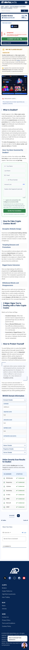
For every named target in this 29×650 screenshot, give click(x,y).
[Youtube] (24, 578)
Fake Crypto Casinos (6, 8)
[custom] (14, 578)
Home (2, 6)
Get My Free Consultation (14, 211)
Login (24, 532)
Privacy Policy (6, 620)
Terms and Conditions (8, 623)
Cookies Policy (6, 626)
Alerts (7, 6)
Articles (4, 608)
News (3, 605)
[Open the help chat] (24, 645)
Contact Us (5, 617)
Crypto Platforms (7, 591)
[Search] (24, 11)
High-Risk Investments (8, 594)
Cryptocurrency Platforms (17, 6)
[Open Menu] (26, 2)
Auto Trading (6, 597)
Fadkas (18, 60)
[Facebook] (9, 578)
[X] (5, 578)
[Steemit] (19, 578)
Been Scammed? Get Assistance (15, 638)
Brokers (4, 588)
